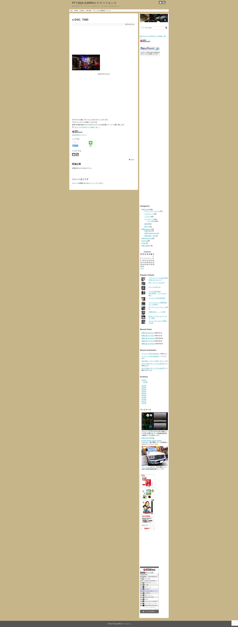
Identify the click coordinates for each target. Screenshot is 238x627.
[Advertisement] (103, 40)
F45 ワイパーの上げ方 (157, 282)
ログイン (91, 183)
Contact (82, 10)
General (144, 241)
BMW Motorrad (146, 238)
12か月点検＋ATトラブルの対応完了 (153, 363)
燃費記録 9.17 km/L (147, 335)
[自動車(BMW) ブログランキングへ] (145, 41)
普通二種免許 (145, 246)
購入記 (146, 226)
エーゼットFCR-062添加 (157, 298)
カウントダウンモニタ (151, 211)
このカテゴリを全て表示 (149, 607)
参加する (156, 608)
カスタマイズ (148, 214)
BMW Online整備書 (147, 438)
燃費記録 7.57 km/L (147, 341)
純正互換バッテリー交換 (149, 361)
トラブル (147, 216)
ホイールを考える (154, 287)
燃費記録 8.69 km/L (147, 333)
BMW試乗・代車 (150, 236)
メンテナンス (148, 219)
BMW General (146, 229)
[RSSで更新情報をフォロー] (163, 2)
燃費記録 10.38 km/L (148, 343)
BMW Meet (148, 231)
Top (71, 10)
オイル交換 (151, 221)
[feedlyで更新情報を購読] (160, 2)
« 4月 (142, 268)
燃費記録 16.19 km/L (148, 338)
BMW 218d (145, 209)
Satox (132, 159)
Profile (76, 10)
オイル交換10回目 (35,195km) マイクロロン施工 (158, 293)
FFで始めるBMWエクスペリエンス (94, 2)
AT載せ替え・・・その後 (157, 312)
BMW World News (150, 233)
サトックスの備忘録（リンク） (102, 10)
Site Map (88, 10)
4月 (144, 382)
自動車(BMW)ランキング (79, 135)
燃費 (145, 224)
